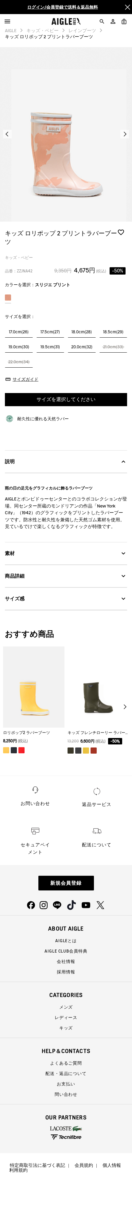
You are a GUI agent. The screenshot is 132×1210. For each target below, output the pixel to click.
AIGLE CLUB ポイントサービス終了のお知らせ (62, 9)
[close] (127, 7)
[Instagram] (44, 905)
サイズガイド (25, 379)
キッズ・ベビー (42, 30)
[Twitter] (100, 905)
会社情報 (66, 961)
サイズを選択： (20, 316)
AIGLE (11, 30)
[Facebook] (31, 905)
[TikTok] (71, 905)
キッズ (66, 1027)
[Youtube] (86, 905)
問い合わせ (66, 1094)
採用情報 (66, 971)
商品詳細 (15, 576)
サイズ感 (15, 598)
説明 (10, 461)
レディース (66, 1017)
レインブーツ (82, 30)
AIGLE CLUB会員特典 (66, 951)
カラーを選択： (37, 284)
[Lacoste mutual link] (66, 1128)
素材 (10, 553)
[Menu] (7, 21)
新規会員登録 (66, 883)
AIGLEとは (66, 940)
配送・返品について (66, 1073)
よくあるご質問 (66, 1063)
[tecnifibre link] (66, 1137)
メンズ (66, 1007)
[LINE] (57, 905)
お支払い (66, 1083)
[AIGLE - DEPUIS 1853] (66, 21)
